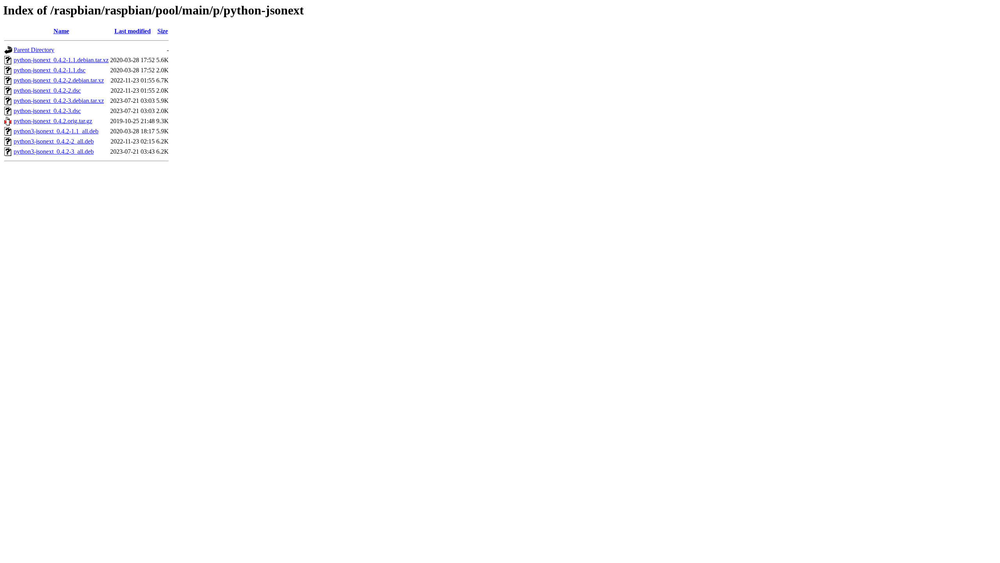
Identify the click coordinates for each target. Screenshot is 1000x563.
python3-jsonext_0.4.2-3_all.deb (54, 151)
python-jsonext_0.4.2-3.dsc (47, 111)
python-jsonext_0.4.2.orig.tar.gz (53, 121)
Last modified (132, 31)
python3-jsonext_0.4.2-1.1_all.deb (56, 131)
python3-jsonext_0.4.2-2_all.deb (54, 141)
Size (162, 31)
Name (61, 31)
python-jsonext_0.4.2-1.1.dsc (50, 70)
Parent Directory (34, 50)
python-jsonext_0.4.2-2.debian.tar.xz (59, 80)
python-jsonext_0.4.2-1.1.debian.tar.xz (61, 60)
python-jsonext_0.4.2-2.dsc (47, 90)
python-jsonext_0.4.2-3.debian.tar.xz (59, 100)
